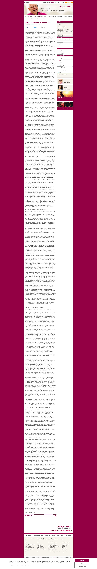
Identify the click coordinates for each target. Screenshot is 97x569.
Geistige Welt (35, 18)
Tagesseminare (64, 538)
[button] (29, 27)
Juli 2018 (61, 58)
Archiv (60, 72)
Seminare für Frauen (52, 548)
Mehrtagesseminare (40, 546)
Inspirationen (60, 75)
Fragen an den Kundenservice (29, 547)
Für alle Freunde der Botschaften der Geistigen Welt (65, 39)
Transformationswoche (65, 544)
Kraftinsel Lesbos (40, 544)
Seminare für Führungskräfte (53, 544)
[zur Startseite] (48, 9)
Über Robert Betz (64, 545)
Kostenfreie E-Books (61, 27)
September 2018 (63, 55)
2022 (60, 41)
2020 (60, 45)
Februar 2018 (62, 67)
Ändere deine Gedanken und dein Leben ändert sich (65, 32)
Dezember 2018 (62, 50)
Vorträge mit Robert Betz (65, 550)
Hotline (26, 554)
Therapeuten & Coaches (65, 540)
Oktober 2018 (62, 53)
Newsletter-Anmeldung (40, 548)
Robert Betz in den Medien (62, 74)
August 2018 (62, 57)
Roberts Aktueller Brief (61, 33)
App (25, 539)
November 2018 (63, 51)
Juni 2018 (61, 60)
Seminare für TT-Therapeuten (53, 545)
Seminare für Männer (52, 547)
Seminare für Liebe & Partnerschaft (54, 546)
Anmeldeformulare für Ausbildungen (30, 538)
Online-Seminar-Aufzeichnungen (63, 29)
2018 (38, 18)
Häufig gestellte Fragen (28, 553)
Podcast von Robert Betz (62, 35)
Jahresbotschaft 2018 (63, 70)
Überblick (59, 24)
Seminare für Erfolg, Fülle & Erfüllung (54, 543)
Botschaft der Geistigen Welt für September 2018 (37, 22)
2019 (60, 46)
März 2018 (62, 65)
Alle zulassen (82, 560)
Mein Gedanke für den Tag (41, 547)
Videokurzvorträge (64, 549)
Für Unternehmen (28, 548)
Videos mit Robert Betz (62, 26)
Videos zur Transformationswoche (67, 553)
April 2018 (62, 63)
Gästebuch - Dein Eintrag (29, 549)
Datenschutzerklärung (51, 563)
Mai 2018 (61, 62)
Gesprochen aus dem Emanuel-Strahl (33, 24)
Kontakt (38, 543)
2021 (60, 43)
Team (62, 539)
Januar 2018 (62, 69)
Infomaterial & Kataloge (41, 538)
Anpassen (81, 563)
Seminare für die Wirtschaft (53, 549)
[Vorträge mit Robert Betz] (65, 104)
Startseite (26, 18)
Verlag (63, 547)
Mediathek (30, 18)
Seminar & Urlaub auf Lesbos (53, 550)
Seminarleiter (51, 553)
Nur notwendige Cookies (82, 566)
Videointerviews (64, 548)
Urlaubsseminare (64, 546)
